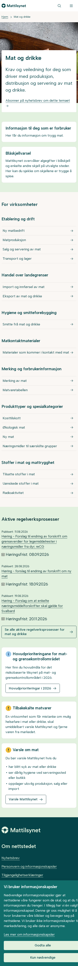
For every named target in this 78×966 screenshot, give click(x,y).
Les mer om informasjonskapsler (29, 934)
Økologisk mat (14, 427)
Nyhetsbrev (11, 858)
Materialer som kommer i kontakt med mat (36, 352)
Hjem (5, 16)
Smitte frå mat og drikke (21, 324)
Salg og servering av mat (22, 249)
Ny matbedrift (14, 231)
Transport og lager (17, 258)
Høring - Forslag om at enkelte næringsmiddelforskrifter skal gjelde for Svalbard (32, 606)
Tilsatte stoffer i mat (19, 474)
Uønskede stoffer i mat (21, 483)
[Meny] (71, 5)
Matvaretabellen (15, 390)
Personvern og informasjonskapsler (29, 866)
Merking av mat (15, 381)
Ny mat (8, 437)
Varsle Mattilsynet (23, 799)
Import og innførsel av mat (23, 287)
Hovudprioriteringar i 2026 (30, 688)
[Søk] (59, 5)
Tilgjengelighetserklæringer (22, 875)
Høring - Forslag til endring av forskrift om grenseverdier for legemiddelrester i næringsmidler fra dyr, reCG (34, 541)
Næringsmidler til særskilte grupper (30, 446)
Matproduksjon (14, 240)
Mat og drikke (22, 16)
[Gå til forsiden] (14, 6)
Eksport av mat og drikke (22, 296)
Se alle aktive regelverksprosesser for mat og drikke (35, 631)
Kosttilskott (12, 418)
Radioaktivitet (13, 493)
